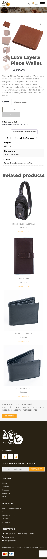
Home (4, 483)
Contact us (9, 416)
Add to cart (11, 114)
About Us (5, 486)
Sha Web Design (38, 547)
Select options (23, 231)
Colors (5, 101)
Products (5, 490)
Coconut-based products (11, 508)
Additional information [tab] (24, 131)
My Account (6, 497)
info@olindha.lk (11, 540)
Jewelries (5, 519)
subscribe (36, 469)
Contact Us (6, 493)
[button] (41, 24)
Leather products (20, 124)
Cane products (7, 512)
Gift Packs (6, 522)
